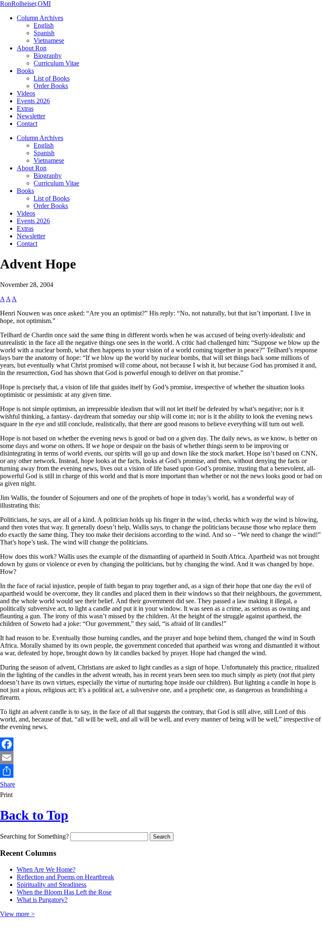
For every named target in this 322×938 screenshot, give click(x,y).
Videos (26, 93)
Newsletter (31, 116)
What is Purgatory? (42, 899)
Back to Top (34, 815)
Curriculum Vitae (56, 63)
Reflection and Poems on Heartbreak (65, 877)
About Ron (32, 48)
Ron (25, 3)
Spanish (44, 32)
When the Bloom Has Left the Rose (64, 892)
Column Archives (40, 17)
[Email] (161, 757)
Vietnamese (49, 40)
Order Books (51, 85)
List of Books (52, 78)
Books (25, 70)
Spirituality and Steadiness (51, 884)
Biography (48, 55)
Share (7, 784)
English (44, 25)
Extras (25, 108)
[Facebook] (161, 744)
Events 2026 (33, 100)
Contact (27, 123)
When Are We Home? (46, 869)
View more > (17, 913)
